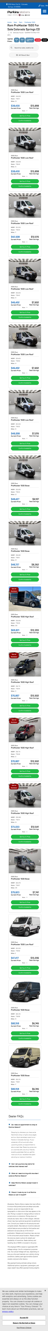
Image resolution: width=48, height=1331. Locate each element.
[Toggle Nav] (44, 11)
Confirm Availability (25, 121)
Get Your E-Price (25, 116)
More (23, 111)
